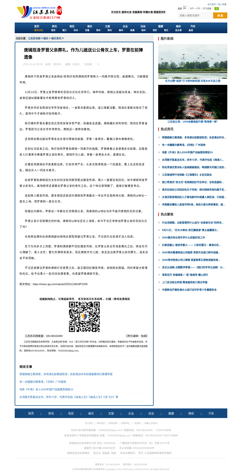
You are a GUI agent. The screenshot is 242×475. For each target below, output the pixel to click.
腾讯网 (57, 64)
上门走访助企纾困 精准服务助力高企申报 (184, 282)
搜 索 (220, 15)
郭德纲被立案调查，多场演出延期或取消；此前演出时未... (194, 137)
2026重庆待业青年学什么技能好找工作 (183, 237)
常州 (98, 30)
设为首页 (211, 4)
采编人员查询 (150, 423)
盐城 (191, 30)
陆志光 (97, 453)
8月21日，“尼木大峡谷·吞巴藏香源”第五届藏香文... (190, 230)
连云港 (178, 30)
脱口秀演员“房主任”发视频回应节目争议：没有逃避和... (193, 182)
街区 (72, 26)
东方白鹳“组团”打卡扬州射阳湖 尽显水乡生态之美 (192, 80)
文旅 (107, 26)
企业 (125, 26)
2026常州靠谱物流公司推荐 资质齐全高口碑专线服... (191, 252)
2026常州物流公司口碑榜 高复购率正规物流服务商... (191, 259)
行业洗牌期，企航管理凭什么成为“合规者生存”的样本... (193, 222)
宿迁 (166, 30)
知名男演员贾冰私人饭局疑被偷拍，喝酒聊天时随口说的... (194, 167)
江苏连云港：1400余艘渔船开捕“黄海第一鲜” (193, 121)
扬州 (110, 30)
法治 (142, 26)
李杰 (140, 453)
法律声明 (125, 423)
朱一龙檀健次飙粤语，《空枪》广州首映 (42, 381)
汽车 (192, 26)
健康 (160, 26)
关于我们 (89, 423)
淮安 (155, 30)
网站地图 (113, 423)
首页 (36, 26)
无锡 (87, 30)
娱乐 (89, 26)
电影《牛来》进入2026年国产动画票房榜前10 (46, 389)
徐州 (143, 30)
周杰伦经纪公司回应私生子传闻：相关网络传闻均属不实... (194, 189)
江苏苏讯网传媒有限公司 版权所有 (88, 469)
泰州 (121, 30)
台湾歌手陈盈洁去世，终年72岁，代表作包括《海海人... (193, 159)
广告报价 (137, 423)
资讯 (54, 26)
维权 (178, 26)
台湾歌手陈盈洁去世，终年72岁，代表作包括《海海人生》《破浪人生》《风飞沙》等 (68, 396)
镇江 (64, 30)
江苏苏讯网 (34, 38)
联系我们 (101, 423)
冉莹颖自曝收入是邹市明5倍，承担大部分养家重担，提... (193, 204)
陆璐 (113, 453)
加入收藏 (222, 4)
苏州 (76, 30)
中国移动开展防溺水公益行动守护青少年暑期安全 (189, 289)
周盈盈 (106, 453)
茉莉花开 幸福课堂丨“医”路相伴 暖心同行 (185, 274)
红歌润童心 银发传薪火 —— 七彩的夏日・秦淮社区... (191, 245)
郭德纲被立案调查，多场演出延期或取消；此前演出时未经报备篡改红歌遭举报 (65, 374)
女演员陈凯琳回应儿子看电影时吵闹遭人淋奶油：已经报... (194, 197)
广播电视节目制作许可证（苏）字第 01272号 (145, 443)
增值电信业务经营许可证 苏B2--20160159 (92, 443)
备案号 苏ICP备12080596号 (99, 448)
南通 (132, 30)
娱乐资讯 (56, 38)
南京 (53, 30)
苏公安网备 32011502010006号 (136, 448)
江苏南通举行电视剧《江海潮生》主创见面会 (187, 174)
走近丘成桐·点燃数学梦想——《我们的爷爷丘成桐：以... (193, 267)
